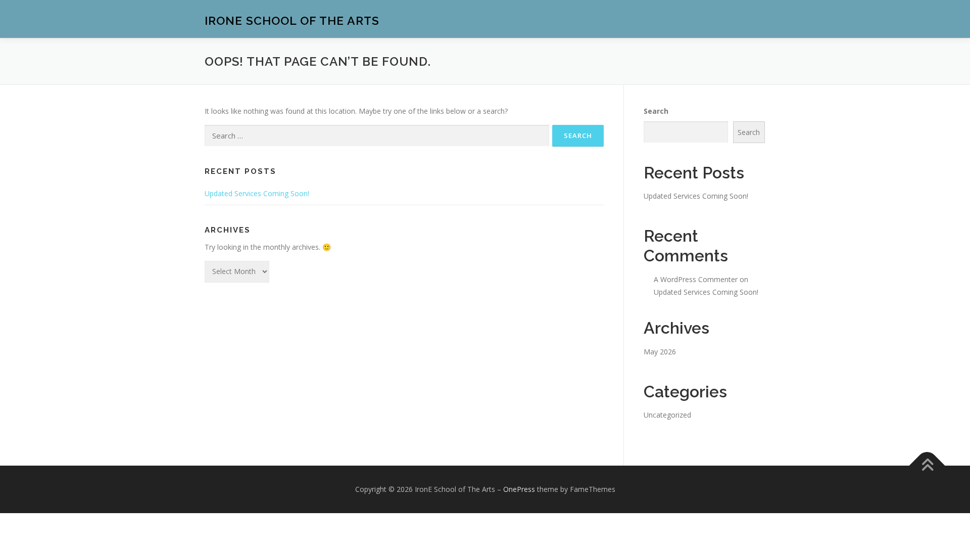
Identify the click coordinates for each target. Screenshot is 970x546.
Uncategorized (667, 415)
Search (656, 111)
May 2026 (660, 351)
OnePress (519, 489)
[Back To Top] (927, 465)
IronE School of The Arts (292, 20)
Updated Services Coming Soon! (257, 193)
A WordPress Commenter (696, 279)
